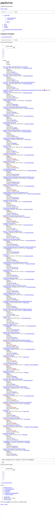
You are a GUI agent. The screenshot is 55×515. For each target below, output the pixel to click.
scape (6, 310)
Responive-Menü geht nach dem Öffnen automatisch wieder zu (17, 309)
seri (5, 318)
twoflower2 (7, 240)
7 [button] (3, 56)
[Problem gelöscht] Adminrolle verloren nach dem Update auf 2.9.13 (18, 177)
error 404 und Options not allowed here (12, 425)
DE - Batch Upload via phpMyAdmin (12, 74)
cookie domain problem (8, 355)
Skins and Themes (29, 108)
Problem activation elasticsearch (10, 278)
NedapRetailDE (8, 248)
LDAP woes (6, 254)
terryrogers (7, 333)
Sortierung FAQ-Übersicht (9, 223)
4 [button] (3, 52)
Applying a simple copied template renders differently (15, 107)
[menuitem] (11, 18)
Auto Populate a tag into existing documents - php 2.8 (15, 262)
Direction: (25, 459)
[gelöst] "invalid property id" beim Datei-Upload (14, 449)
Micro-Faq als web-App (8, 371)
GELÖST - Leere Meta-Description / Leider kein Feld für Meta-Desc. (19, 82)
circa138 (7, 279)
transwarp (7, 450)
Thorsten (7, 155)
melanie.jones (8, 263)
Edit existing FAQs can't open (10, 200)
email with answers (7, 270)
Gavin (6, 434)
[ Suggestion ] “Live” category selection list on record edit (16, 441)
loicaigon (7, 108)
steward (6, 232)
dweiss (6, 380)
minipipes (7, 372)
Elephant (7, 294)
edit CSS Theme (7, 145)
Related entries (6, 316)
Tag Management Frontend (9, 169)
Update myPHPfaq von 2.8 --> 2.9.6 (11, 293)
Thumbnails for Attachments (9, 153)
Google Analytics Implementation (11, 347)
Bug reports (29, 100)
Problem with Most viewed (9, 99)
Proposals (26, 372)
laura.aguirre (8, 100)
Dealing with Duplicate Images (10, 184)
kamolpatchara (8, 193)
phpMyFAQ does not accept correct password (13, 215)
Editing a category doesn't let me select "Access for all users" (17, 130)
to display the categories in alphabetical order (13, 138)
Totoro (6, 201)
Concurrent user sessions (9, 394)
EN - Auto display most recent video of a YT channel (15, 66)
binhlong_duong (8, 178)
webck (6, 68)
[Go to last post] (15, 72)
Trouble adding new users (9, 161)
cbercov (6, 147)
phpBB (8, 502)
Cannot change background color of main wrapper (14, 285)
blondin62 (7, 139)
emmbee (7, 302)
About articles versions (8, 114)
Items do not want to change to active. (12, 239)
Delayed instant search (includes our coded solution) (15, 386)
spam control (6, 410)
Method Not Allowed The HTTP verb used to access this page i (17, 402)
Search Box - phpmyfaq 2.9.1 (10, 324)
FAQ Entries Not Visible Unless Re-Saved (13, 379)
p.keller (6, 224)
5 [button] (3, 54)
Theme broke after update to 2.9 (10, 208)
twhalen (6, 256)
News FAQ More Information (10, 363)
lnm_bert (7, 209)
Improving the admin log (9, 433)
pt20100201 (7, 442)
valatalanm (7, 271)
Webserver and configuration (33, 193)
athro (6, 131)
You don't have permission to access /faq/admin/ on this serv (17, 340)
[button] (3, 44)
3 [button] (3, 51)
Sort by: (14, 459)
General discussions (27, 68)
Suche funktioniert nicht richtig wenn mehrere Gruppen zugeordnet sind (19, 246)
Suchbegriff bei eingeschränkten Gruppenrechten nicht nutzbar (17, 301)
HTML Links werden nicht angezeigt (11, 417)
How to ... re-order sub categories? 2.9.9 (12, 231)
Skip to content (4, 8)
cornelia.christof (8, 170)
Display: (4, 459)
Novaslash (7, 123)
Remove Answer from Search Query (11, 332)
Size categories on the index (9, 122)
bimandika (7, 349)
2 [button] (3, 50)
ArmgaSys (7, 388)
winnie (6, 411)
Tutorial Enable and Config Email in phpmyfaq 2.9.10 (15, 192)
